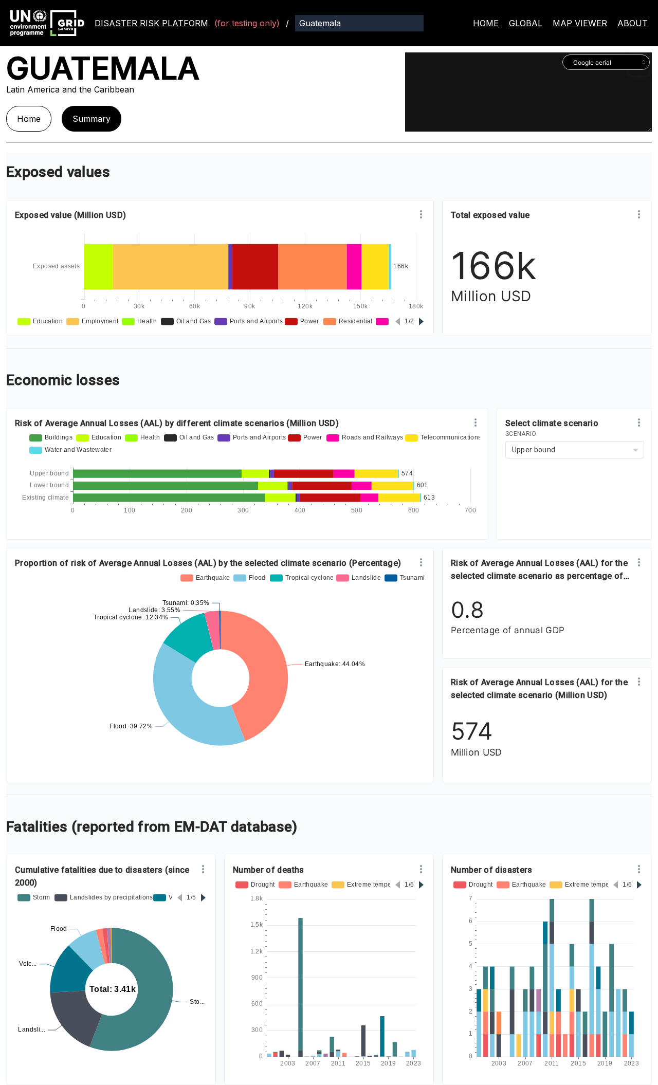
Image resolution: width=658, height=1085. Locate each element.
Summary (91, 119)
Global (525, 23)
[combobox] (606, 62)
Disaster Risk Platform (151, 23)
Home (486, 23)
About (632, 23)
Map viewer (580, 23)
